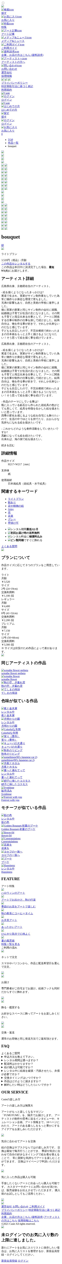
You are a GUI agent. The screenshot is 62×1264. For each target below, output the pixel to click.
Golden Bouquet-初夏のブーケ (18, 829)
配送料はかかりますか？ (18, 1063)
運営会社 (6, 72)
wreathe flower (9, 679)
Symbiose (6, 794)
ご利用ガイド (37, 1206)
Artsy (11, 509)
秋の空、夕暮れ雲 (11, 685)
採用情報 (6, 76)
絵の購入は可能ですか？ (18, 1067)
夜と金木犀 (8, 715)
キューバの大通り (11, 746)
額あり (12, 502)
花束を (5, 848)
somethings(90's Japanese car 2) (18, 760)
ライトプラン (16, 498)
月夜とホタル (9, 766)
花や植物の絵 (16, 505)
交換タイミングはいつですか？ (22, 1077)
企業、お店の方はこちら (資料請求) (22, 1217)
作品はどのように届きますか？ (22, 1081)
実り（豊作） (9, 739)
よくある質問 (9, 546)
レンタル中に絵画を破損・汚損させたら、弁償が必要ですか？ (30, 1072)
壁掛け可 (13, 522)
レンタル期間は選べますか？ (21, 1060)
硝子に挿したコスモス (14, 784)
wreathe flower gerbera (13, 673)
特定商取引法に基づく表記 (17, 86)
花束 (10, 515)
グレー (12, 519)
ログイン (23, 1260)
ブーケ (5, 862)
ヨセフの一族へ (10, 855)
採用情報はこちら (28, 1220)
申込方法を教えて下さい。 (20, 1056)
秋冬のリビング (10, 753)
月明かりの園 (9, 725)
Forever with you (10, 800)
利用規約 (6, 89)
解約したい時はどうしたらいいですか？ (28, 1084)
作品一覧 (13, 142)
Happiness (6, 872)
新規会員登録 (9, 1260)
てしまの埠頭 (9, 692)
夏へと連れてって (11, 777)
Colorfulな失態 (9, 732)
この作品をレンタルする (15, 263)
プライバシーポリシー (14, 82)
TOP (10, 139)
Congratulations (9, 841)
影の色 (5, 822)
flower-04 (6, 835)
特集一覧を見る (10, 944)
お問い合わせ (20, 1206)
